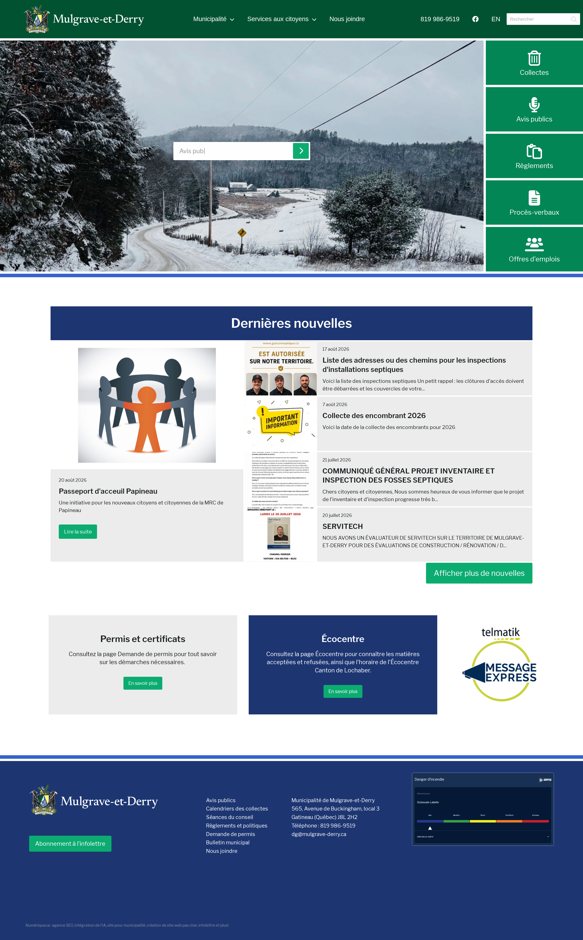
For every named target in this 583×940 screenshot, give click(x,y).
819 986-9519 (440, 19)
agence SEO (62, 925)
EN (495, 19)
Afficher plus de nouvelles (479, 573)
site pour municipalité (126, 925)
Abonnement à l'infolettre (70, 843)
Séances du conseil (229, 817)
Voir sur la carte (425, 837)
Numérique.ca (38, 925)
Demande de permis (230, 834)
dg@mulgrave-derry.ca (319, 834)
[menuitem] (440, 19)
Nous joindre (347, 18)
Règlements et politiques (237, 826)
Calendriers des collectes (237, 808)
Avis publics (221, 800)
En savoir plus (142, 683)
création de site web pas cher (172, 925)
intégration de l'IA (90, 925)
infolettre (206, 925)
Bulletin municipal (228, 842)
